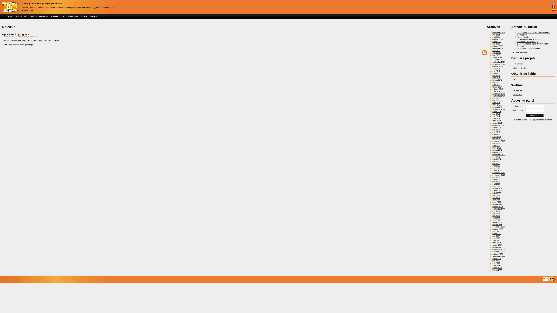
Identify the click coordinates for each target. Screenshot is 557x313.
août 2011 (496, 157)
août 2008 (496, 211)
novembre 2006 (498, 252)
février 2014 (497, 123)
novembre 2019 (498, 64)
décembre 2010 (498, 173)
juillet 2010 (496, 180)
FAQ (514, 79)
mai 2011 (496, 164)
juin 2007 (496, 236)
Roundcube (517, 91)
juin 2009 (496, 195)
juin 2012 (496, 143)
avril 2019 (496, 73)
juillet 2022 (496, 53)
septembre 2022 (498, 49)
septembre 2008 (498, 209)
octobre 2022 (497, 46)
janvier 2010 (497, 189)
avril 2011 (496, 166)
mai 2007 (496, 238)
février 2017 (497, 87)
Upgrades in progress (15, 34)
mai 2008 (496, 216)
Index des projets (519, 68)
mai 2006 (496, 263)
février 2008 (497, 222)
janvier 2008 (497, 225)
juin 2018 (496, 76)
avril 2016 (496, 91)
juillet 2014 (496, 112)
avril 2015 (496, 103)
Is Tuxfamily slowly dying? (527, 42)
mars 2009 (496, 202)
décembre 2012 (498, 141)
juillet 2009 (496, 193)
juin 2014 (496, 114)
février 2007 (497, 245)
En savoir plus (27, 10)
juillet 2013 (496, 128)
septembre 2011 (498, 155)
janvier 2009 (497, 204)
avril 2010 (496, 184)
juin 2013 (496, 130)
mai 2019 (496, 71)
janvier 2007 (497, 247)
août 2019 (496, 69)
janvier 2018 (497, 80)
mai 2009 (496, 198)
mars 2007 (496, 243)
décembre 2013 (498, 125)
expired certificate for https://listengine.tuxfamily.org (528, 38)
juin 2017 (496, 82)
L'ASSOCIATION (58, 17)
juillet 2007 (496, 234)
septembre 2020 (498, 62)
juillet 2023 (496, 42)
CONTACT (94, 17)
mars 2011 (496, 168)
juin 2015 (496, 100)
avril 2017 (496, 85)
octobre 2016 (497, 89)
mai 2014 (496, 116)
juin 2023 (496, 44)
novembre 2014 (498, 110)
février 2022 (497, 58)
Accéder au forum (520, 52)
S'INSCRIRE (73, 17)
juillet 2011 (496, 159)
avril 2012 (496, 146)
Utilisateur (517, 106)
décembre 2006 (498, 250)
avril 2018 (496, 78)
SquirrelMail (517, 95)
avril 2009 (496, 200)
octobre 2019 (497, 66)
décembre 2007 (498, 227)
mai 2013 (496, 132)
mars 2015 (496, 105)
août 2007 (496, 232)
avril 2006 (496, 265)
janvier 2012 (497, 150)
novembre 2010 (498, 175)
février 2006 (497, 268)
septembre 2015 (498, 96)
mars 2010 (496, 186)
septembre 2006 (498, 256)
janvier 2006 (497, 270)
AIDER (84, 17)
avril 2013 (496, 134)
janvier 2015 (497, 107)
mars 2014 (496, 121)
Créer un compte (521, 120)
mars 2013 (496, 137)
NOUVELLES (21, 17)
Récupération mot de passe (541, 120)
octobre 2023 (497, 39)
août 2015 (496, 98)
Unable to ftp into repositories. (529, 49)
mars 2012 (496, 148)
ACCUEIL (8, 17)
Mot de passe (518, 110)
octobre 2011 (497, 152)
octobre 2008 (497, 207)
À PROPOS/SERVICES (38, 17)
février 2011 (497, 171)
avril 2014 (496, 119)
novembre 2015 (498, 94)
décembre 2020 (498, 60)
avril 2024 (496, 37)
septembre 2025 (498, 33)
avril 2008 (496, 218)
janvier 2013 (497, 139)
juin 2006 (496, 261)
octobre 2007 (497, 229)
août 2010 (496, 177)
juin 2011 (496, 161)
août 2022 (496, 51)
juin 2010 (496, 182)
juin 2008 (496, 213)
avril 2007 (496, 241)
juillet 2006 (496, 259)
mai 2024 (496, 35)
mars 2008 (496, 220)
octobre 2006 (497, 254)
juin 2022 (496, 55)
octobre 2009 (497, 191)
